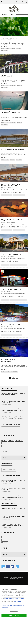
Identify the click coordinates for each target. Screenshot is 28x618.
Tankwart (3, 39)
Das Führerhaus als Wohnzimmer (9, 360)
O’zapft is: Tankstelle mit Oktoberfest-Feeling (11, 185)
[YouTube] (26, 2)
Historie (7, 159)
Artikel (2, 48)
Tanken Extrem (13, 85)
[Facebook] (16, 2)
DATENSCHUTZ (14, 578)
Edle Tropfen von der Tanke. (12, 254)
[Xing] (22, 2)
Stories (13, 48)
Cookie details (5, 605)
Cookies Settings (14, 611)
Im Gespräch (8, 48)
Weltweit (4, 445)
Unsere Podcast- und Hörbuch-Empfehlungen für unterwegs (12, 409)
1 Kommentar (19, 159)
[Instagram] (20, 2)
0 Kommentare (4, 50)
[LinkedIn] (24, 2)
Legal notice (5, 607)
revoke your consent (12, 600)
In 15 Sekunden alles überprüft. (14, 324)
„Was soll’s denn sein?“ (10, 38)
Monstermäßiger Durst (10, 112)
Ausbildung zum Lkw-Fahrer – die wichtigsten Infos (13, 394)
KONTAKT (20, 577)
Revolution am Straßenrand (12, 149)
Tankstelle (18, 48)
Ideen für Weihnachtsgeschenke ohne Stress (13, 402)
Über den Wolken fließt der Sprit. (12, 220)
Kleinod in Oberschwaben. (11, 289)
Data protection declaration (17, 605)
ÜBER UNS (7, 577)
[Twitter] (18, 2)
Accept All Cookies (13, 615)
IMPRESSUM (14, 577)
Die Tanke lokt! (7, 75)
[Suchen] (14, 2)
